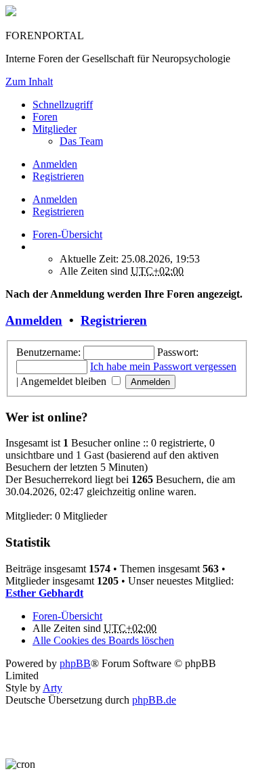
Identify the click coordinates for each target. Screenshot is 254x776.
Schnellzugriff (63, 104)
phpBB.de (154, 700)
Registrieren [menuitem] (58, 176)
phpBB (75, 663)
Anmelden (55, 199)
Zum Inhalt (29, 81)
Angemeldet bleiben (64, 381)
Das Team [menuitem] (81, 141)
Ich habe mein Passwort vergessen (163, 366)
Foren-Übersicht (67, 616)
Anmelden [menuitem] (55, 164)
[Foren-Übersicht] (10, 12)
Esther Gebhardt (44, 593)
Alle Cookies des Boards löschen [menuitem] (103, 640)
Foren (45, 116)
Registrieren (58, 211)
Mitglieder (55, 129)
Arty (52, 687)
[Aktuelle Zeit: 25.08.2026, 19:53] (37, 246)
